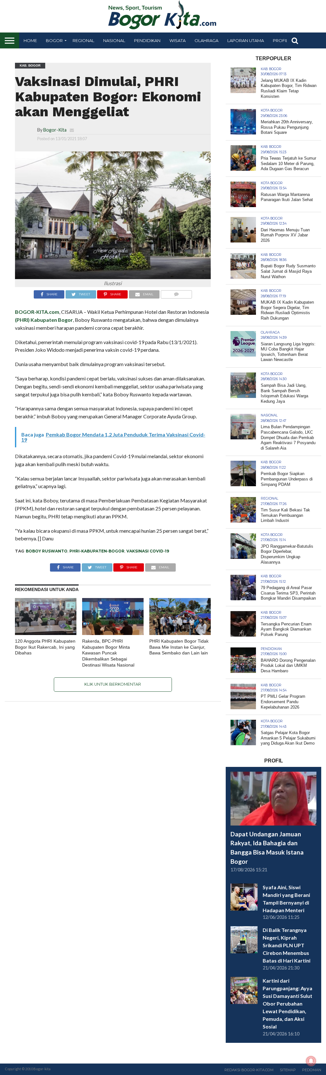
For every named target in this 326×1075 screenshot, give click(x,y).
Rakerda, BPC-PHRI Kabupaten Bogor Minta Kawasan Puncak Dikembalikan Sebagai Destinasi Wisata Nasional (108, 653)
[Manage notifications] (311, 1061)
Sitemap (288, 1070)
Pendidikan (147, 40)
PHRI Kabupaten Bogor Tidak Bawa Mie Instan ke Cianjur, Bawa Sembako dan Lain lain (179, 647)
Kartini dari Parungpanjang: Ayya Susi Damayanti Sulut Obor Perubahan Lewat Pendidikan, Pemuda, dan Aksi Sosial (287, 1003)
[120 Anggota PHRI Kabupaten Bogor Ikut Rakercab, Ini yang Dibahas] (45, 633)
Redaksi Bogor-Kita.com (248, 1070)
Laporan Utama (245, 40)
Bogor (54, 40)
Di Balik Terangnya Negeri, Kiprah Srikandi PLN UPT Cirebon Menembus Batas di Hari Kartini (286, 945)
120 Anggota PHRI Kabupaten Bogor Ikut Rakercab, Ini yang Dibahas (45, 647)
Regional (83, 40)
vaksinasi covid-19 (147, 551)
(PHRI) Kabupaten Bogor (44, 320)
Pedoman (311, 1070)
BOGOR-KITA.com (37, 312)
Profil (280, 40)
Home (30, 40)
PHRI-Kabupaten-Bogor (96, 551)
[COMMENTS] (176, 293)
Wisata (177, 40)
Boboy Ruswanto (46, 551)
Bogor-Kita (55, 130)
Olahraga (206, 40)
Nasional (114, 40)
